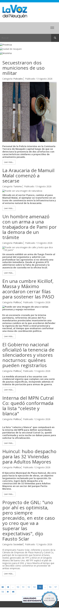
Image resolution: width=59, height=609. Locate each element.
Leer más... (9, 162)
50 (18, 587)
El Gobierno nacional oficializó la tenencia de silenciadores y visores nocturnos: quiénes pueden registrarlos (28, 355)
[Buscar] (55, 38)
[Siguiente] (8, 591)
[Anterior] (8, 587)
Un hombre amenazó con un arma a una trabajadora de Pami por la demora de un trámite (29, 226)
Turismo (17, 186)
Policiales (18, 78)
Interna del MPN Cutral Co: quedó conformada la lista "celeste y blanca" (28, 406)
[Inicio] (2, 587)
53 (34, 587)
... (13, 587)
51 (23, 587)
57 (56, 587)
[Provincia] (29, 44)
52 (29, 587)
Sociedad (18, 544)
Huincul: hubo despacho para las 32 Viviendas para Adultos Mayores (29, 456)
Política (17, 302)
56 (50, 587)
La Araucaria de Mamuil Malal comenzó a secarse (28, 175)
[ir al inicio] (14, 11)
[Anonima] (29, 53)
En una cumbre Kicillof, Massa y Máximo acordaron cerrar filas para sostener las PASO (28, 289)
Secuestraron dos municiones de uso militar (23, 67)
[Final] (13, 591)
